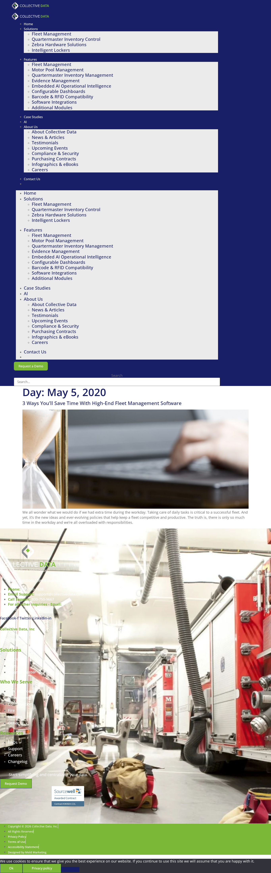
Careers (40, 169)
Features (30, 59)
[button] (31, 366)
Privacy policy (42, 868)
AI (25, 122)
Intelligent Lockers (51, 50)
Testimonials (45, 143)
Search (117, 375)
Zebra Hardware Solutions (59, 44)
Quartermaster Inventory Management (72, 75)
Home (28, 24)
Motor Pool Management (58, 70)
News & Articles (48, 137)
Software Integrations (54, 102)
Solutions (31, 29)
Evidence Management (56, 80)
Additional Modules (52, 107)
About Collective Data (54, 132)
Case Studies (33, 117)
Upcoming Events (50, 148)
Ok (11, 868)
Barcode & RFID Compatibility (62, 97)
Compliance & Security (55, 153)
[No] (70, 869)
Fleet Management (51, 34)
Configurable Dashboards (58, 91)
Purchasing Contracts (54, 159)
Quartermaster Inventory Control (66, 39)
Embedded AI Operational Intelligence (71, 86)
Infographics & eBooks (55, 164)
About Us (31, 127)
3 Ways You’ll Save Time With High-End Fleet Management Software (102, 403)
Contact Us (32, 179)
